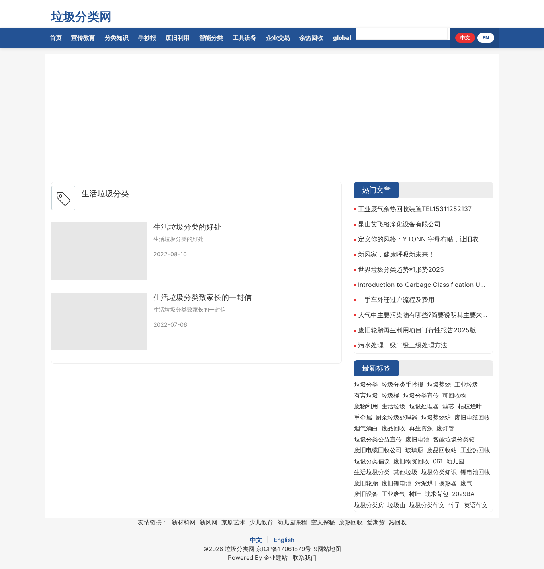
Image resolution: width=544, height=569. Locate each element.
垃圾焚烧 (439, 384)
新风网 (208, 522)
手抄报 (147, 37)
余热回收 (311, 37)
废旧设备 (366, 494)
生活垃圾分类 (372, 472)
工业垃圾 (466, 384)
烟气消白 (366, 428)
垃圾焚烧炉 (436, 417)
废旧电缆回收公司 (378, 450)
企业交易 (278, 37)
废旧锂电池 (396, 483)
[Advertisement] (290, 119)
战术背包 (436, 494)
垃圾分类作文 (427, 505)
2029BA (463, 494)
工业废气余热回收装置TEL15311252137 (415, 209)
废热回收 (351, 522)
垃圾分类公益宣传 (378, 439)
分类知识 (117, 37)
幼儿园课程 (292, 522)
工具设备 (244, 37)
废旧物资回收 (411, 461)
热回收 (398, 522)
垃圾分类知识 (439, 472)
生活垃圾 (393, 406)
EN (486, 38)
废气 (466, 483)
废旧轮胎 (366, 483)
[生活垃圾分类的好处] (99, 251)
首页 (56, 37)
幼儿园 (455, 461)
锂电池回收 (475, 472)
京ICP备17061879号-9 (286, 549)
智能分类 (211, 37)
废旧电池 (417, 439)
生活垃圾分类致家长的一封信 (202, 297)
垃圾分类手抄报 (402, 384)
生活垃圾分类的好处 (187, 227)
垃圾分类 (366, 384)
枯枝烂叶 (470, 406)
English (284, 539)
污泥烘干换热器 (436, 483)
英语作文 (476, 505)
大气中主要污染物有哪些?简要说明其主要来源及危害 (423, 315)
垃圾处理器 (424, 406)
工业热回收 (475, 450)
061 (438, 461)
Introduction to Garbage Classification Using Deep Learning (423, 284)
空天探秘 (323, 522)
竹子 (454, 505)
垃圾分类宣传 (421, 395)
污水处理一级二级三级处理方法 (402, 345)
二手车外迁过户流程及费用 (396, 299)
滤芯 (448, 406)
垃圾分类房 (369, 505)
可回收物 (454, 395)
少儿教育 (261, 522)
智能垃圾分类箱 (454, 439)
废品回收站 (442, 450)
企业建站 (276, 557)
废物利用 (366, 406)
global (342, 37)
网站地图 (329, 549)
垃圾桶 (390, 395)
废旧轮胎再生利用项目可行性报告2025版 (417, 330)
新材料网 (184, 522)
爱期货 (376, 522)
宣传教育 (83, 37)
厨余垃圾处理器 (396, 417)
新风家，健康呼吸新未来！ (396, 254)
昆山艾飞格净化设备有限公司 (399, 224)
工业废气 (393, 494)
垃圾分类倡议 (372, 461)
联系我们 (305, 557)
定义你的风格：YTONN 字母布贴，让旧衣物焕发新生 (423, 239)
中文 (465, 38)
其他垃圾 (405, 472)
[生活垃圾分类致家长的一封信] (99, 321)
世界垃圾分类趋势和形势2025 (401, 269)
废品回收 (393, 428)
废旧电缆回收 (472, 417)
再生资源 (421, 428)
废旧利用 (178, 37)
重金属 (363, 417)
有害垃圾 (366, 395)
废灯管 (445, 428)
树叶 (415, 494)
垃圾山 (396, 505)
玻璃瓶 (414, 450)
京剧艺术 (233, 522)
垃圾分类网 (81, 16)
